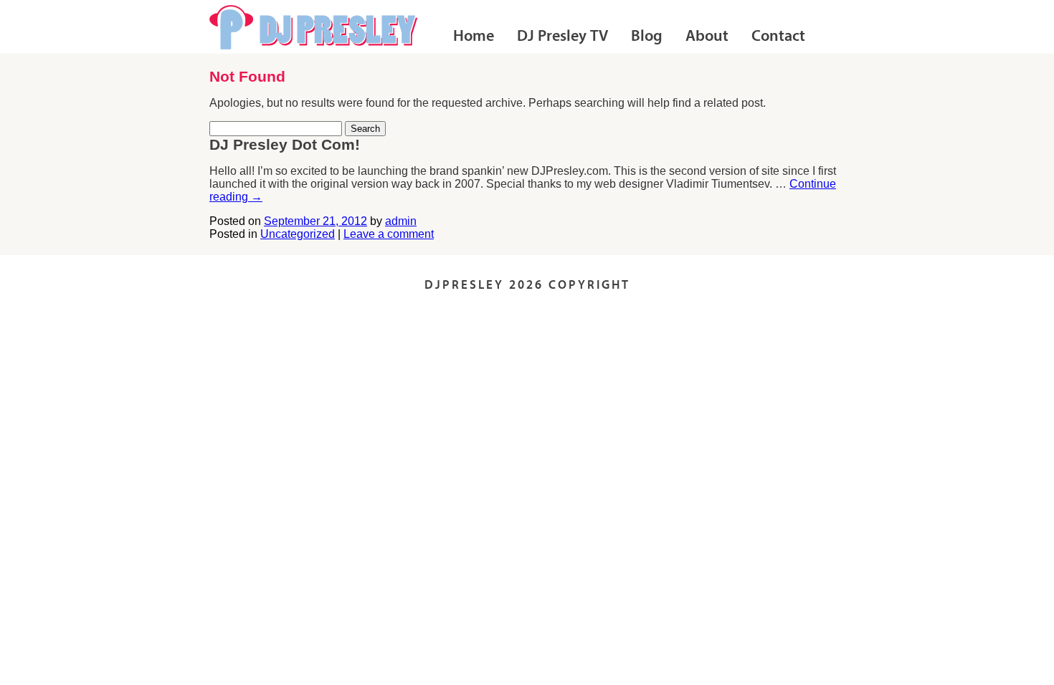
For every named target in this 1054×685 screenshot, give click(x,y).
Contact (778, 37)
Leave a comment (388, 234)
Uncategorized (297, 234)
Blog (647, 37)
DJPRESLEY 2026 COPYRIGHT (527, 285)
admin (401, 221)
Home (473, 37)
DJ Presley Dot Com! (284, 144)
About (706, 37)
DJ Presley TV (562, 37)
